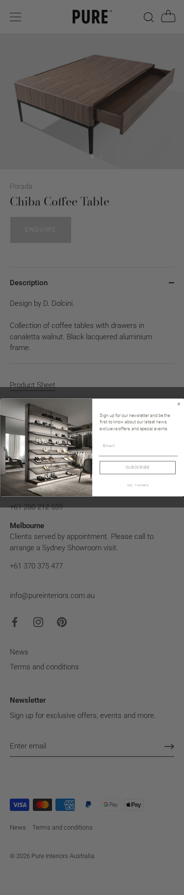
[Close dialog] (179, 404)
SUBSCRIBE (137, 467)
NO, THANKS (138, 485)
